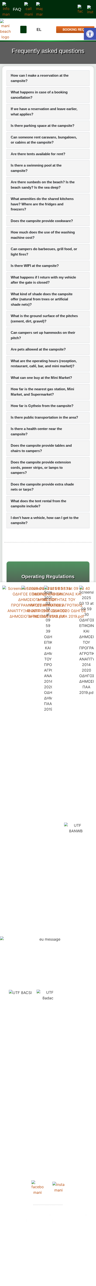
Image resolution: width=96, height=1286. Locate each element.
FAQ (17, 9)
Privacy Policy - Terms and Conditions (48, 1237)
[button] (23, 29)
